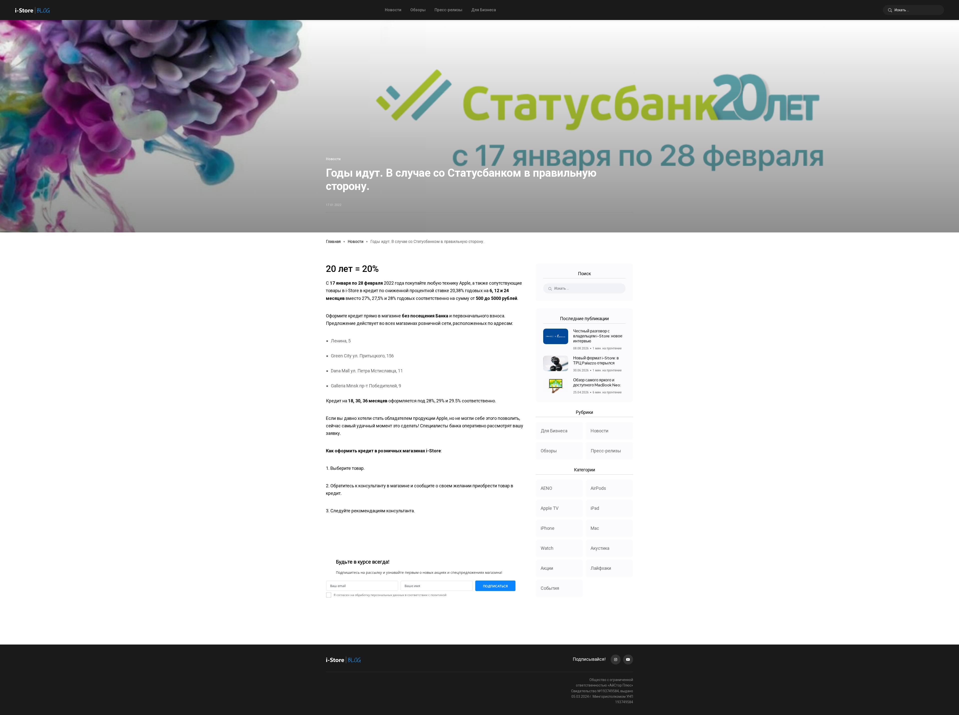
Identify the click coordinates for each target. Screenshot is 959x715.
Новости (393, 9)
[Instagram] (616, 660)
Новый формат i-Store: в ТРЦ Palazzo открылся (596, 360)
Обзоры (418, 9)
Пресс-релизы (448, 9)
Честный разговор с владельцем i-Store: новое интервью (597, 336)
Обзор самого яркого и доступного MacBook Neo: (597, 382)
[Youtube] (628, 660)
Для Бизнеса (483, 9)
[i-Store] (32, 10)
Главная (333, 241)
